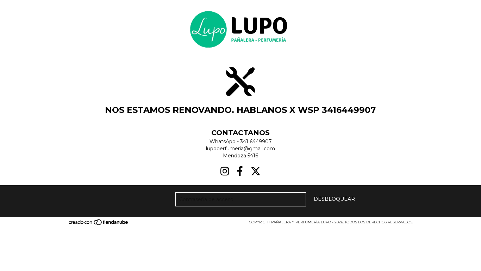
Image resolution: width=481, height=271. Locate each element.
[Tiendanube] (99, 224)
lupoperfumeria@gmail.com (240, 148)
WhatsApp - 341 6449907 (241, 141)
